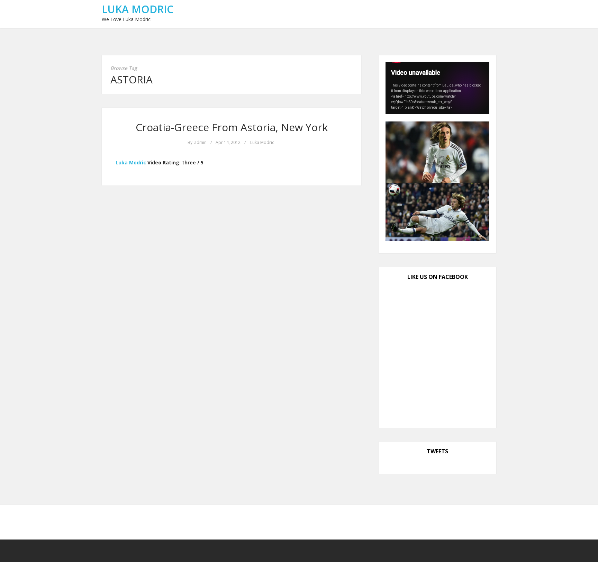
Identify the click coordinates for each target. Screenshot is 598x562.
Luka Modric (137, 9)
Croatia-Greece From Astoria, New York (232, 127)
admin (200, 142)
